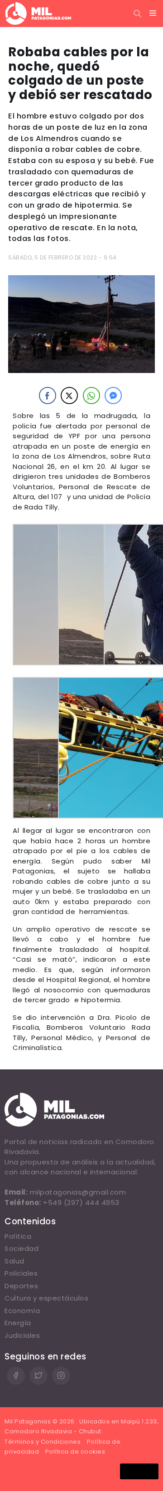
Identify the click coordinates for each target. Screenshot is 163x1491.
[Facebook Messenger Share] (113, 395)
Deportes (21, 1286)
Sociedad (21, 1248)
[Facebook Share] (47, 395)
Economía (22, 1310)
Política (18, 1236)
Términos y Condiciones (43, 1442)
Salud (14, 1261)
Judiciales (22, 1335)
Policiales (21, 1273)
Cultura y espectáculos (46, 1298)
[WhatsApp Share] (91, 395)
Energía (18, 1322)
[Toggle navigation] (153, 13)
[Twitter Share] (69, 395)
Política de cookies (75, 1451)
